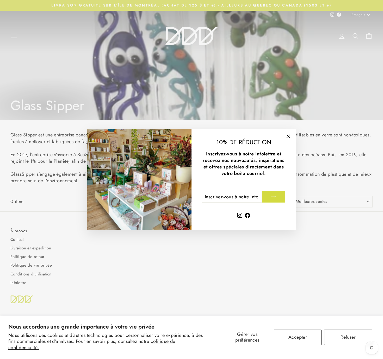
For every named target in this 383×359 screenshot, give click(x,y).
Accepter (297, 337)
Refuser (348, 337)
